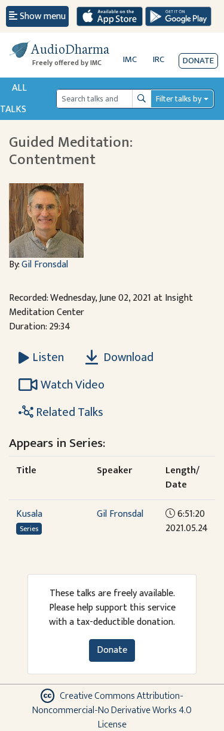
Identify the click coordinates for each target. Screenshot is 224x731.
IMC (130, 59)
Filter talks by (178, 99)
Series (29, 529)
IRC (158, 59)
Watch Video (73, 385)
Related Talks (68, 412)
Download (127, 357)
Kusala (29, 514)
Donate (198, 60)
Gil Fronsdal (45, 265)
